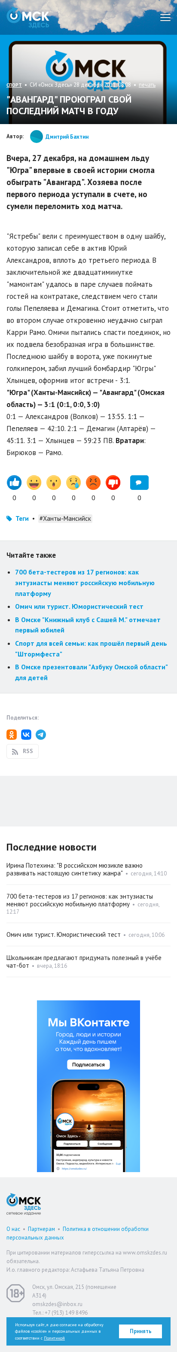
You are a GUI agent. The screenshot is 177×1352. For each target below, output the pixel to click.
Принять (141, 1331)
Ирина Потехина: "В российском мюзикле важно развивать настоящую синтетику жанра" (74, 869)
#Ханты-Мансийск (65, 518)
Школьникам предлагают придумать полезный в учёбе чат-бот (84, 961)
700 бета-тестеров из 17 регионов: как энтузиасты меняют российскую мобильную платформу (85, 582)
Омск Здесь (27, 17)
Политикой (54, 1338)
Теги (22, 518)
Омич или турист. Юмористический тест (79, 606)
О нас (13, 1229)
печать (147, 84)
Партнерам (41, 1229)
